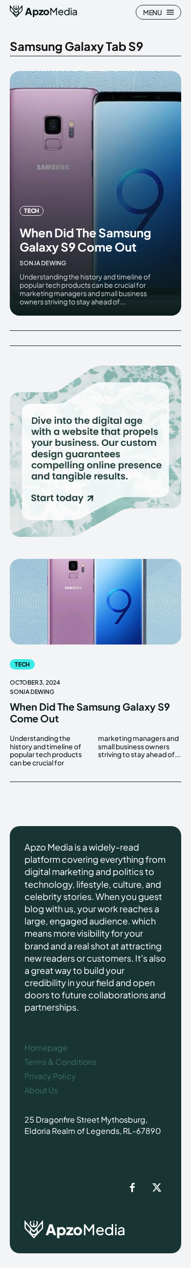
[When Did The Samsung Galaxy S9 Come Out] (95, 193)
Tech (31, 210)
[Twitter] (157, 1188)
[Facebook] (132, 1188)
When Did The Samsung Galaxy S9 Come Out (85, 239)
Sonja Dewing (43, 263)
